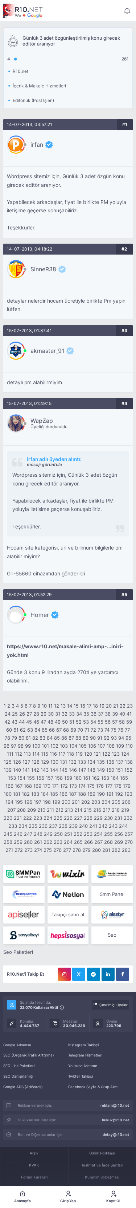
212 (59, 810)
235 (33, 826)
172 (64, 786)
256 (118, 834)
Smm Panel (112, 894)
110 (129, 746)
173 (73, 786)
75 (113, 730)
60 (9, 730)
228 (88, 818)
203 (95, 802)
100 (36, 746)
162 (96, 778)
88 (78, 738)
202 (85, 802)
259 (18, 842)
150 (110, 770)
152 (128, 770)
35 (86, 714)
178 (117, 786)
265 (78, 842)
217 (106, 810)
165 (124, 778)
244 (123, 826)
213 (69, 810)
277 (67, 850)
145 (63, 770)
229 (98, 818)
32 (64, 714)
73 (100, 730)
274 (38, 850)
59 (129, 722)
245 (8, 834)
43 (14, 722)
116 (53, 754)
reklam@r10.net (114, 1105)
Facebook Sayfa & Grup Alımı (93, 1087)
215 (88, 810)
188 (82, 794)
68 (66, 730)
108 (111, 746)
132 (73, 762)
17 (89, 706)
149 (101, 770)
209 (31, 810)
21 (115, 706)
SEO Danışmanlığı (18, 1076)
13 (63, 706)
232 (128, 818)
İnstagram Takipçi (83, 1045)
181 (16, 794)
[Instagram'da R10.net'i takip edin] (64, 974)
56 (108, 722)
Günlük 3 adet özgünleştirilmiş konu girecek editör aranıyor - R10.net (23, 11)
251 (68, 834)
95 (128, 738)
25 (15, 714)
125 (8, 762)
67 (59, 730)
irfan (36, 144)
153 (12, 778)
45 (29, 722)
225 (58, 818)
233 (12, 826)
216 (97, 810)
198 (47, 802)
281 (106, 850)
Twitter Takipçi (80, 1076)
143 (45, 770)
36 (93, 714)
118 (70, 754)
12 (56, 706)
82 (35, 738)
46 (36, 722)
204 (106, 802)
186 (63, 794)
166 (9, 786)
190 (101, 794)
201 (76, 802)
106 (92, 746)
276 (57, 850)
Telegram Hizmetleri (85, 1055)
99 (28, 746)
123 (116, 754)
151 (119, 770)
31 (57, 714)
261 (38, 842)
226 (68, 818)
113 (27, 754)
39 (115, 714)
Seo (112, 935)
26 (22, 714)
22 (122, 706)
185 (54, 794)
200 (66, 802)
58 (122, 722)
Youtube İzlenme (82, 1065)
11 (50, 706)
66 (52, 730)
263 (58, 842)
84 (50, 738)
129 (45, 762)
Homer (39, 614)
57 (115, 722)
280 (96, 850)
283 (126, 850)
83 (42, 738)
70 (80, 730)
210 (41, 810)
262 (48, 842)
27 (29, 714)
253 (88, 834)
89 (85, 738)
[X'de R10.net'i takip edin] (78, 974)
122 (106, 754)
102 (54, 746)
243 (113, 826)
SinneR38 (43, 269)
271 (9, 850)
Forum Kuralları (34, 1177)
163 (105, 778)
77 (127, 730)
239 (73, 826)
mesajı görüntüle (44, 464)
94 (121, 738)
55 (100, 722)
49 (58, 722)
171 (55, 786)
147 (82, 770)
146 (73, 770)
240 (83, 826)
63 (30, 730)
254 (98, 834)
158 (59, 778)
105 (83, 746)
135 (101, 762)
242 (103, 826)
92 (107, 738)
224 (48, 818)
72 (93, 730)
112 (18, 754)
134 (91, 762)
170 (46, 786)
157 (49, 778)
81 (28, 738)
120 (88, 754)
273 (28, 850)
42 (7, 722)
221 (18, 818)
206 (126, 802)
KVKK (34, 1165)
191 (110, 794)
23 (130, 706)
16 (82, 706)
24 (8, 714)
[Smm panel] (23, 874)
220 (8, 818)
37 (100, 714)
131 (63, 762)
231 (118, 818)
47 (43, 722)
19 (101, 706)
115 (44, 754)
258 (8, 842)
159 (68, 778)
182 (26, 794)
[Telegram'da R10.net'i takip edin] (93, 974)
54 (93, 722)
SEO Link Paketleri (18, 1065)
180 (8, 794)
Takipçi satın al (67, 914)
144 (54, 770)
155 (31, 778)
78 (7, 738)
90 (93, 738)
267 (98, 842)
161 (86, 778)
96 (6, 746)
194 (9, 802)
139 (8, 770)
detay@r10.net (116, 1134)
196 (28, 802)
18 (95, 706)
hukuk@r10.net (115, 1120)
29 (43, 714)
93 (114, 738)
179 (127, 786)
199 (56, 802)
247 (28, 834)
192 (119, 794)
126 (17, 762)
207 (11, 810)
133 (82, 762)
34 (79, 714)
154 (21, 778)
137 (119, 762)
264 (68, 842)
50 (65, 722)
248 (38, 834)
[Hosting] (23, 894)
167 (18, 786)
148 (91, 770)
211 (50, 810)
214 (78, 810)
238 (63, 826)
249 (48, 834)
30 (51, 714)
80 (21, 738)
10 (44, 706)
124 (125, 754)
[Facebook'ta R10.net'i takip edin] (122, 974)
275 (48, 850)
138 (129, 762)
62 (23, 730)
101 (45, 746)
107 (101, 746)
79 (14, 738)
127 (26, 762)
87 (71, 738)
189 (91, 794)
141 (26, 770)
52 (79, 722)
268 (108, 842)
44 (22, 722)
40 (122, 714)
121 (97, 754)
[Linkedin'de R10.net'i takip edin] (108, 974)
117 (61, 754)
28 (36, 714)
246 (18, 834)
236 (43, 826)
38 (108, 714)
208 (21, 810)
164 (115, 778)
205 (116, 802)
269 (118, 842)
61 (15, 730)
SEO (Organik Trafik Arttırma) (28, 1055)
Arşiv (34, 1153)
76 (120, 730)
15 (76, 706)
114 (36, 754)
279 (86, 850)
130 (54, 762)
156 (40, 778)
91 (99, 738)
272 (19, 850)
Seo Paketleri (18, 952)
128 (36, 762)
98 (21, 746)
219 (125, 810)
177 (108, 786)
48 (50, 722)
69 (73, 730)
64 (37, 730)
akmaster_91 (47, 350)
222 (27, 818)
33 (72, 714)
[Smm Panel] (23, 915)
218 (116, 810)
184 (45, 794)
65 (45, 730)
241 (93, 826)
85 (57, 738)
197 (37, 802)
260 (28, 842)
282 (116, 850)
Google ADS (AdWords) (23, 1087)
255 (108, 834)
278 (77, 850)
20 (109, 706)
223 (37, 818)
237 (53, 826)
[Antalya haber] (111, 874)
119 (79, 754)
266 (88, 842)
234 (22, 826)
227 (78, 818)
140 (17, 770)
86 (64, 738)
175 (91, 786)
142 (35, 770)
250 (58, 834)
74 (107, 730)
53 (86, 722)
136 (110, 762)
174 (82, 786)
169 (37, 786)
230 (108, 818)
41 (129, 714)
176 (100, 786)
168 (28, 786)
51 (71, 722)
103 (64, 746)
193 (128, 794)
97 (13, 746)
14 (69, 706)
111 (10, 754)
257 (128, 834)
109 (120, 746)
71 (87, 730)
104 (73, 746)
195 (19, 802)
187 (73, 794)
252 (78, 834)
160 (78, 778)
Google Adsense (17, 1045)
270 (128, 842)
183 (35, 794)
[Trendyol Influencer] (68, 874)
